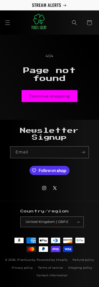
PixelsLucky (26, 260)
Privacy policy (22, 267)
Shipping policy (80, 267)
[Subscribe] (83, 152)
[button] (7, 22)
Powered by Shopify (52, 260)
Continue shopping (49, 96)
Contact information (52, 275)
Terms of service (50, 267)
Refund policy (83, 260)
